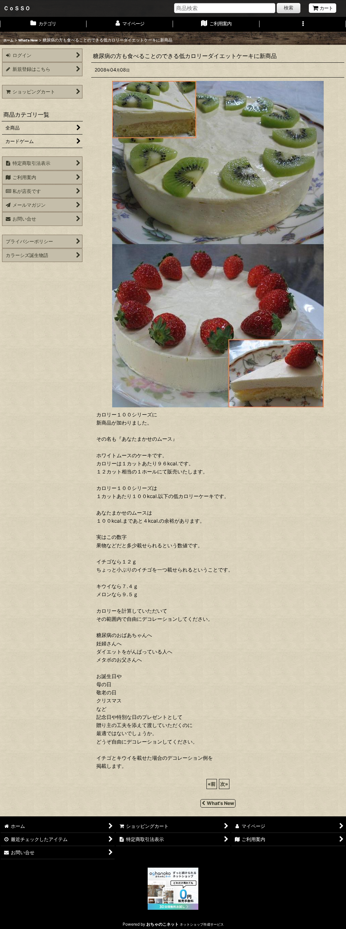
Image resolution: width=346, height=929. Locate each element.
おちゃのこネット (162, 924)
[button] (303, 24)
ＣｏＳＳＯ (16, 8)
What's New (220, 803)
